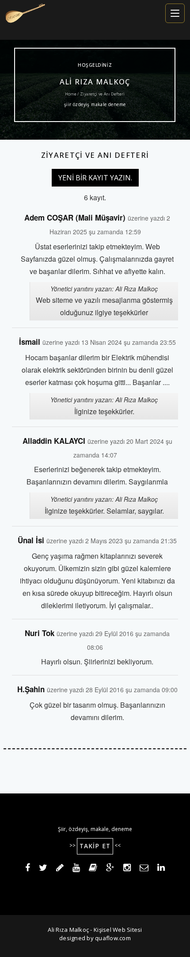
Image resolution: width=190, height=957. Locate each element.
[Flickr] (93, 869)
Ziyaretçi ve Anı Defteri (95, 155)
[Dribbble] (76, 869)
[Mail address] (144, 869)
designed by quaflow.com (95, 938)
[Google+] (110, 869)
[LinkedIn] (161, 869)
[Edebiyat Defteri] (60, 869)
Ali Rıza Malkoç (95, 81)
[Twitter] (43, 869)
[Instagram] (127, 869)
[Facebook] (27, 869)
